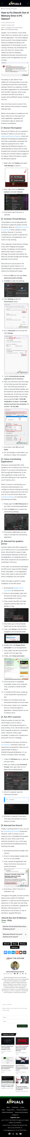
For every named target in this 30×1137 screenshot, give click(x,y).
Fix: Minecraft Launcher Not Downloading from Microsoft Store (7, 1067)
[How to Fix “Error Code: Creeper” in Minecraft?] (7, 1079)
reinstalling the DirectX (11, 831)
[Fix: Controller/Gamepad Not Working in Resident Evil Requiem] (22, 1079)
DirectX (7, 944)
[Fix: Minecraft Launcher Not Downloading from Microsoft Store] (7, 1060)
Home (4, 8)
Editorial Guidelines (7, 1112)
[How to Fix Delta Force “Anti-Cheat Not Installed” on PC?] (7, 1041)
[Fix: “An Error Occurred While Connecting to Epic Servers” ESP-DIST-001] (22, 1041)
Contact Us (15, 1115)
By (2, 22)
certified (8, 27)
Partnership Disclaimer (21, 1112)
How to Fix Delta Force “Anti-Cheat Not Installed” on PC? (7, 1048)
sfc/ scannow (5, 745)
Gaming (8, 8)
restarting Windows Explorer (11, 136)
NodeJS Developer (7, 973)
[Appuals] (15, 3)
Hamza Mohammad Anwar (7, 22)
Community (15, 1107)
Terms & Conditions (22, 1110)
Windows (15, 947)
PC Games (14, 8)
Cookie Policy (10, 1110)
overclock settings (7, 497)
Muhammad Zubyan (13, 29)
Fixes (15, 944)
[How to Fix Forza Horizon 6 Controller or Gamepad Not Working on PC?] (22, 1060)
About (8, 1107)
